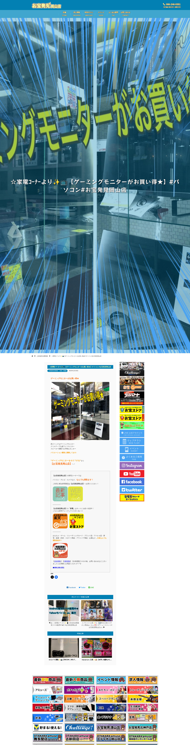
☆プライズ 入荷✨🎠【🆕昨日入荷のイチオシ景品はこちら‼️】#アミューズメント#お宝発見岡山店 (96, 625)
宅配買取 (67, 561)
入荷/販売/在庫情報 (53, 370)
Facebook (72, 587)
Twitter (82, 587)
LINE (92, 587)
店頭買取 (57, 561)
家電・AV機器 (63, 370)
